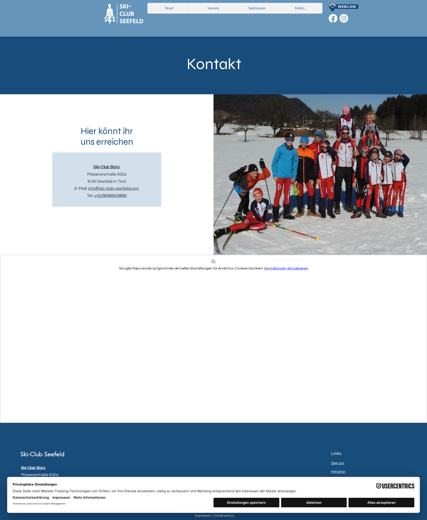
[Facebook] (333, 18)
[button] (257, 8)
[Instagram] (344, 18)
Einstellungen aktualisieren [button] (286, 268)
